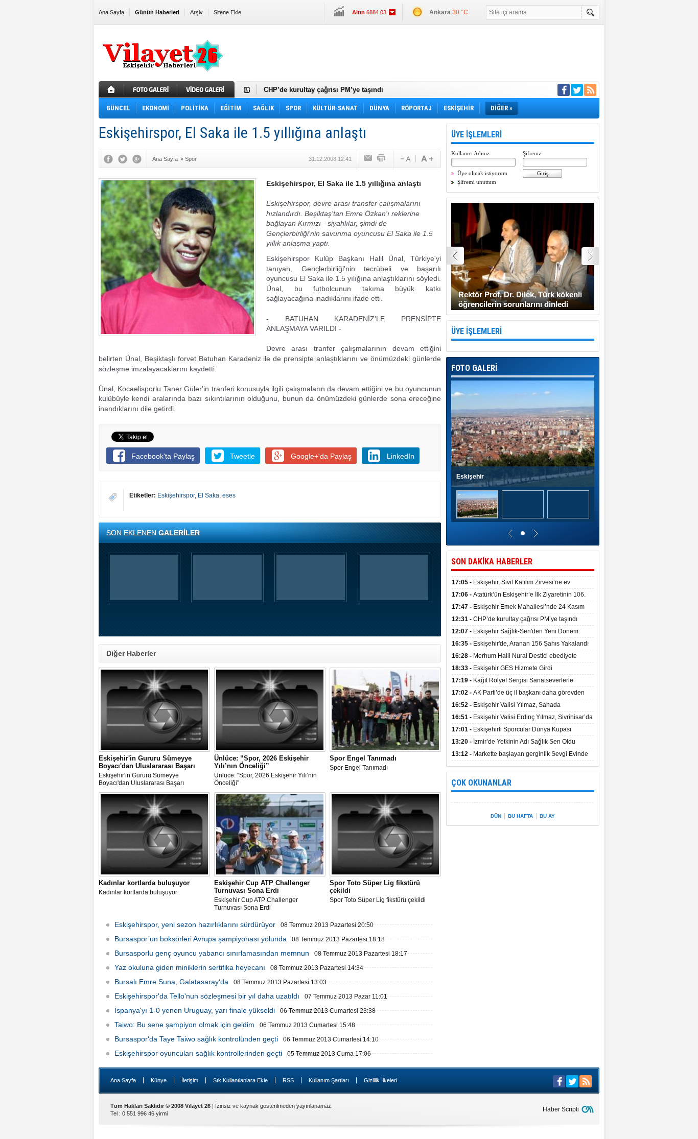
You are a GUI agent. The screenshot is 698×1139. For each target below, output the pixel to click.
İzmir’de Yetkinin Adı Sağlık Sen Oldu (513, 741)
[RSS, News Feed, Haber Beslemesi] (590, 90)
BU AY (547, 816)
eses (229, 495)
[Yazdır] (381, 158)
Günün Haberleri (157, 12)
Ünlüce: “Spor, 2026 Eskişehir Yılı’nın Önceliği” (265, 770)
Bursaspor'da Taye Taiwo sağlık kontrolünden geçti (196, 1039)
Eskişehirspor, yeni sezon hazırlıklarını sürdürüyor (194, 924)
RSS (288, 1080)
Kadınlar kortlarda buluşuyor (144, 887)
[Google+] (137, 158)
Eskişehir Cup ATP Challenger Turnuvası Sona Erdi (262, 895)
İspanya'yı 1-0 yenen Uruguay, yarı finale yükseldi (194, 1010)
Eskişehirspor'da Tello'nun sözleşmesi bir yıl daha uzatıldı (206, 996)
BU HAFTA (520, 816)
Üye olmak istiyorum (482, 173)
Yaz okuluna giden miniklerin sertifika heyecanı (189, 967)
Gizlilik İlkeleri (380, 1080)
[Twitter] (122, 158)
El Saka (208, 495)
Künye (159, 1080)
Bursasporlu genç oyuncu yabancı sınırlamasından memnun (211, 953)
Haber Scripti (561, 1109)
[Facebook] (108, 158)
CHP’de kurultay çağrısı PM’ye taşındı (323, 89)
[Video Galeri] (207, 89)
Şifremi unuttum (476, 182)
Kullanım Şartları (329, 1080)
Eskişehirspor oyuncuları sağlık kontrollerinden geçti (198, 1053)
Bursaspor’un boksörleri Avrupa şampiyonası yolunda (200, 939)
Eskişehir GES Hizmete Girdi (502, 668)
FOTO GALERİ (474, 368)
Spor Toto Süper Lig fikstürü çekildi (378, 891)
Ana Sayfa (111, 12)
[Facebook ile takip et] (563, 90)
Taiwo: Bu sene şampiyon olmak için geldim (184, 1025)
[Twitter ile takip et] (577, 90)
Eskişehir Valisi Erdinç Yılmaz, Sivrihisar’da (522, 717)
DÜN (496, 816)
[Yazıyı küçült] (405, 158)
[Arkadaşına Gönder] (368, 158)
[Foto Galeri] (151, 89)
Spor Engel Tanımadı (363, 762)
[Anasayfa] (111, 89)
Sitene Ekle (227, 12)
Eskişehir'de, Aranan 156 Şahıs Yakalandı (520, 643)
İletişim (189, 1080)
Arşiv (196, 12)
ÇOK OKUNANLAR (481, 783)
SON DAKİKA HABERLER (491, 561)
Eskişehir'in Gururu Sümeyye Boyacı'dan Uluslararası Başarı (147, 770)
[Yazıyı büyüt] (427, 158)
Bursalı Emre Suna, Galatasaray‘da (171, 982)
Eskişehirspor (176, 495)
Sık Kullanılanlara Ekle (240, 1080)
